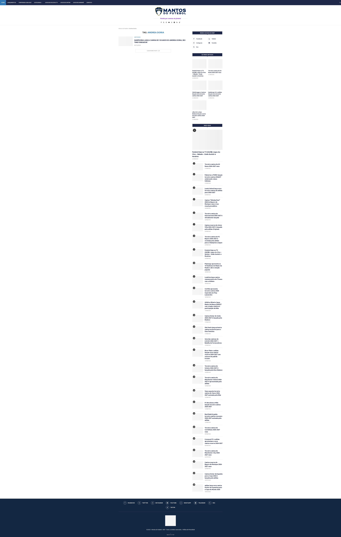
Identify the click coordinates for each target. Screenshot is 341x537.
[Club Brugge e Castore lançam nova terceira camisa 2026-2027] (199, 85)
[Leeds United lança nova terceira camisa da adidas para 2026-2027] (197, 191)
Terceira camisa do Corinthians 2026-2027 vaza (212, 430)
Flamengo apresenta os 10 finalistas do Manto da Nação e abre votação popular (213, 267)
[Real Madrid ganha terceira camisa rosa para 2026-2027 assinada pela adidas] (197, 416)
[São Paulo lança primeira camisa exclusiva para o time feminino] (197, 330)
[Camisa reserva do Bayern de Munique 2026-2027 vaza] (197, 465)
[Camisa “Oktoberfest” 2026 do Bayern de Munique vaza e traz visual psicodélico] (197, 202)
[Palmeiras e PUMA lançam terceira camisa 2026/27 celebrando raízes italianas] (197, 177)
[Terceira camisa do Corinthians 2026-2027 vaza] (197, 430)
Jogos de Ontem (65, 2)
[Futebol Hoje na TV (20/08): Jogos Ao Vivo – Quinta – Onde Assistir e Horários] (197, 252)
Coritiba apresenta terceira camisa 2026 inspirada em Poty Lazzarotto (212, 292)
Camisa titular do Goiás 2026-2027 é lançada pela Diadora (213, 318)
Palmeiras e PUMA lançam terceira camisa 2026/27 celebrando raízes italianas (213, 178)
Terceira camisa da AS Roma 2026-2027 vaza (214, 71)
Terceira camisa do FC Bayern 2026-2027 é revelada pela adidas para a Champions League (213, 239)
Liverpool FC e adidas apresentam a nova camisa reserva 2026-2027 (213, 441)
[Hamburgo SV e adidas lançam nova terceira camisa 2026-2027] (215, 85)
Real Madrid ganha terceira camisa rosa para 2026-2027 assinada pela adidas (213, 417)
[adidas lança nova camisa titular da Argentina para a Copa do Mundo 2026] (197, 488)
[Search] (340, 2)
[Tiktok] (179, 22)
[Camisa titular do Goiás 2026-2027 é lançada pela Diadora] (197, 318)
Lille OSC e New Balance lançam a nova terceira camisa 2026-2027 (199, 114)
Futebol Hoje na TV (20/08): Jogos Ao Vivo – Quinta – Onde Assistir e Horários (213, 253)
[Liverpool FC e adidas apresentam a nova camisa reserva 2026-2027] (197, 441)
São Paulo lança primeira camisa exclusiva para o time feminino (213, 329)
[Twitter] (163, 22)
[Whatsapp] (171, 22)
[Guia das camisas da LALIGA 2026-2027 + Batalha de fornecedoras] (197, 341)
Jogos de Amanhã (78, 2)
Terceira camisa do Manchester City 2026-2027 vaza (212, 453)
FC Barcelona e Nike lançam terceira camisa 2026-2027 (212, 405)
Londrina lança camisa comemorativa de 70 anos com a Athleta (213, 279)
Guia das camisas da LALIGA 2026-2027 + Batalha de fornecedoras (213, 341)
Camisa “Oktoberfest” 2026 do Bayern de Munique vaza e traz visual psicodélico (212, 203)
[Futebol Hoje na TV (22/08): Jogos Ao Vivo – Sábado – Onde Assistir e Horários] (199, 64)
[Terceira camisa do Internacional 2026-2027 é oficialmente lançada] (197, 216)
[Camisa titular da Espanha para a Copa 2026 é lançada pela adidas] (197, 476)
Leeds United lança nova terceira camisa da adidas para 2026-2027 (213, 190)
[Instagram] (166, 22)
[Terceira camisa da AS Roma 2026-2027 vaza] (215, 64)
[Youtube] (169, 22)
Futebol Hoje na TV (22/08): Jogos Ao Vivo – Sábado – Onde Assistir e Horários (199, 73)
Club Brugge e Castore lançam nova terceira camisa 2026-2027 (199, 94)
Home (3, 2)
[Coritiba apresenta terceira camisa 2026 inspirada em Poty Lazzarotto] (197, 291)
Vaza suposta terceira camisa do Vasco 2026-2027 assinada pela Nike (213, 393)
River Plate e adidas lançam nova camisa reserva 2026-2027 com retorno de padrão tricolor (213, 354)
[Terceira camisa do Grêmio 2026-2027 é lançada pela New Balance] (197, 368)
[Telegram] (174, 22)
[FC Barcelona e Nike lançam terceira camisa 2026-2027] (197, 405)
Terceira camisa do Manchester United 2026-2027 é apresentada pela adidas (213, 380)
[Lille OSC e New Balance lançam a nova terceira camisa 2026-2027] (199, 105)
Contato (89, 2)
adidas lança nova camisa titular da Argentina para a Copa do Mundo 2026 (213, 487)
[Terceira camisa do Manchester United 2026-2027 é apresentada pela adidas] (197, 380)
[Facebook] (161, 22)
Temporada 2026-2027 (25, 2)
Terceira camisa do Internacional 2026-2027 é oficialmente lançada (213, 215)
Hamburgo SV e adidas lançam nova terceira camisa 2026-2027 (215, 94)
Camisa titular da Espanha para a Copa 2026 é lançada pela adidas (213, 476)
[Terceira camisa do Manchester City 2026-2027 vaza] (197, 453)
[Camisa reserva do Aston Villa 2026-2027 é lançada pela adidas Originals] (197, 227)
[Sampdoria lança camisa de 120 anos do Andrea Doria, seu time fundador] (126, 41)
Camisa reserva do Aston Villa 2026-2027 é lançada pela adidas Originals (213, 227)
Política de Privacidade (188, 529)
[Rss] (176, 22)
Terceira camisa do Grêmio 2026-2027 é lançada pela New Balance (213, 368)
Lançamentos (11, 2)
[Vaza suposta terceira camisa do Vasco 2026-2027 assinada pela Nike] (197, 393)
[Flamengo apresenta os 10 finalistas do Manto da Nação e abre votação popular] (197, 266)
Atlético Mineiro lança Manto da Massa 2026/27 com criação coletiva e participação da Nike (213, 305)
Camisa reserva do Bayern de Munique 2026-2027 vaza (213, 464)
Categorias (37, 2)
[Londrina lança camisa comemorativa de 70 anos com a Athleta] (197, 279)
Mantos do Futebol (123, 28)
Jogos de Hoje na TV (51, 2)
